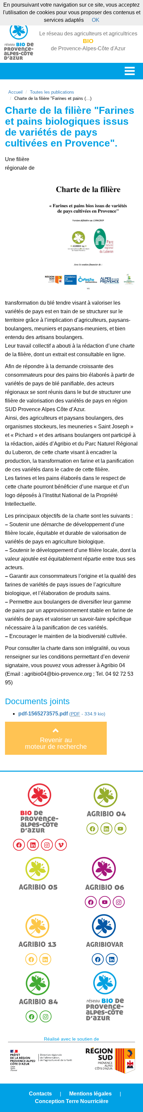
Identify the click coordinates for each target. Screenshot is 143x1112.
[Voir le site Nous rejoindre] (105, 996)
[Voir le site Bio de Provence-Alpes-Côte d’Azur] (39, 808)
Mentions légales (90, 1093)
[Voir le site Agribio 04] (106, 800)
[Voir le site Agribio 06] (105, 873)
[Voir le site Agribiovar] (105, 930)
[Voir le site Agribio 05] (38, 873)
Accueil (15, 92)
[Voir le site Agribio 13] (38, 930)
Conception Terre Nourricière (71, 1101)
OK (95, 20)
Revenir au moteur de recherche (56, 743)
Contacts (40, 1093)
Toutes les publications (52, 92)
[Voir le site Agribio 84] (39, 987)
